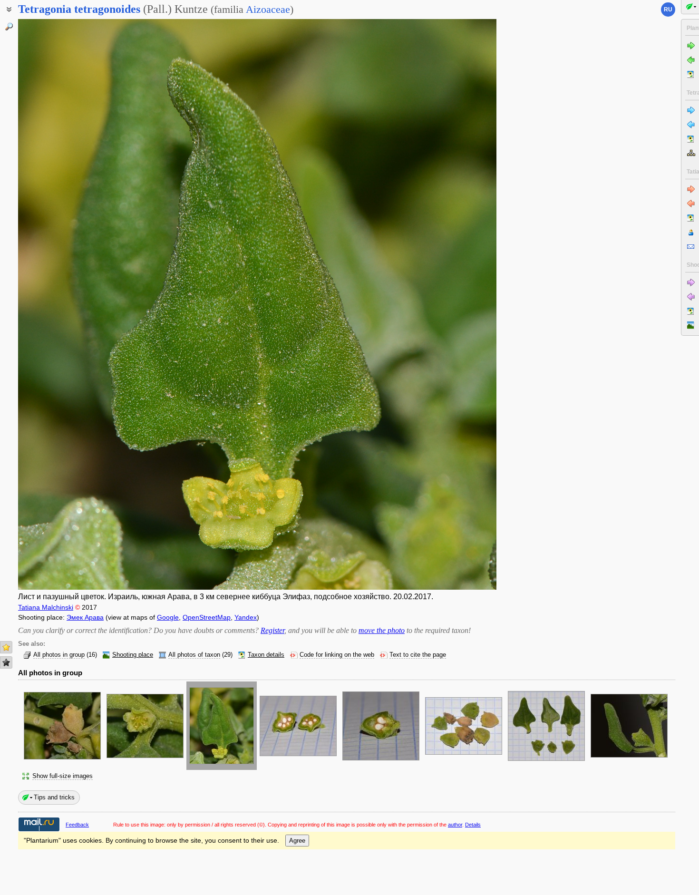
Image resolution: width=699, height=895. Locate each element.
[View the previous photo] (68, 304)
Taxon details (266, 655)
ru (668, 9)
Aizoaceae (268, 9)
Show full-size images (62, 776)
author (455, 824)
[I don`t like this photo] (6, 662)
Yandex (245, 617)
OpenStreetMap (207, 617)
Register (272, 630)
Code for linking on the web (337, 655)
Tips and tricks (54, 797)
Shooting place (132, 655)
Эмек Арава (85, 617)
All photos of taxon (194, 655)
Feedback (77, 824)
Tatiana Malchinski (45, 607)
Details (473, 824)
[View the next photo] (446, 304)
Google (168, 617)
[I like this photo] (6, 647)
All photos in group (59, 655)
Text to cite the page (417, 655)
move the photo (382, 630)
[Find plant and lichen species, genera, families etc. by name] (9, 26)
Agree (297, 840)
